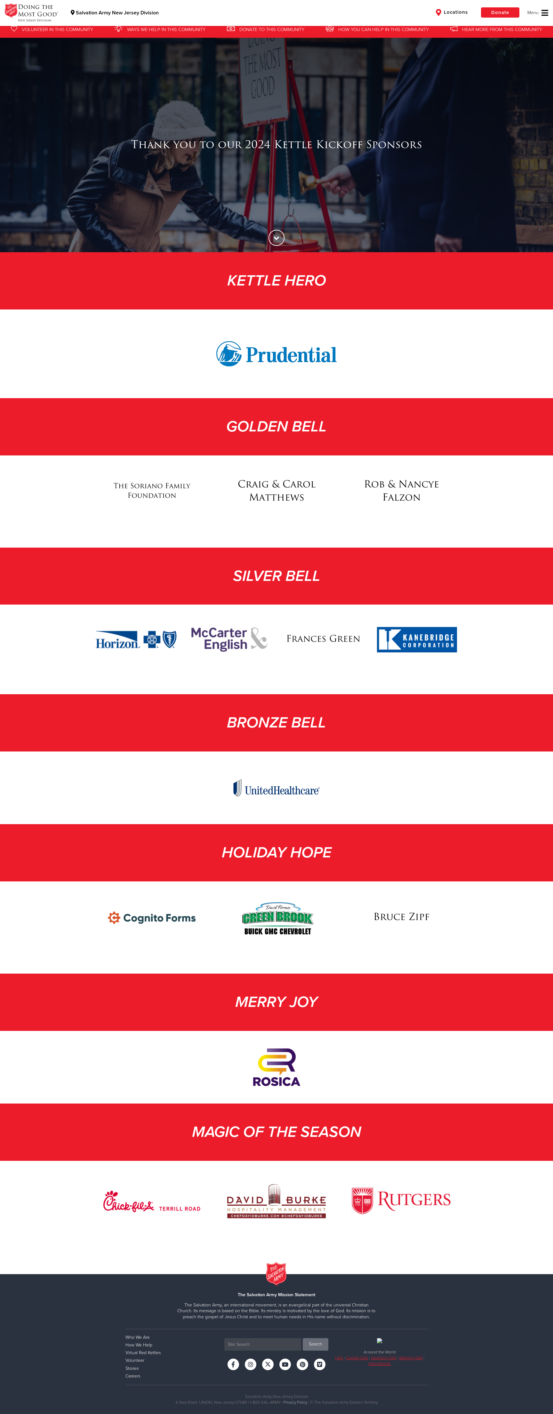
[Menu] (537, 13)
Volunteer (134, 1360)
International (379, 1363)
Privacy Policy (295, 1402)
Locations (455, 12)
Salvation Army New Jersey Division (117, 13)
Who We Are (137, 1337)
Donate (500, 12)
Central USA (357, 1358)
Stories (132, 1368)
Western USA (410, 1358)
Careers (132, 1376)
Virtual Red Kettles (143, 1352)
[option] (276, 144)
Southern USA (383, 1358)
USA (339, 1358)
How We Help (138, 1345)
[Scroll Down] (276, 238)
